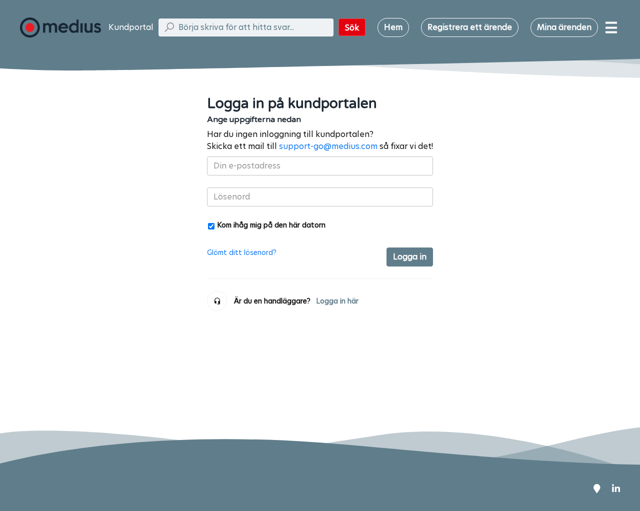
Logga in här (337, 301)
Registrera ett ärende (470, 27)
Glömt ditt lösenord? (241, 253)
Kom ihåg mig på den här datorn (271, 225)
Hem (393, 27)
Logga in (409, 256)
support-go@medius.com (328, 146)
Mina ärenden (564, 27)
